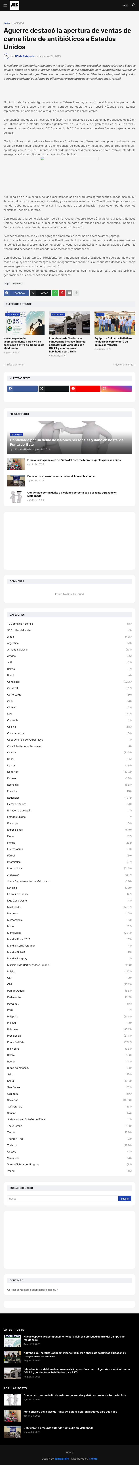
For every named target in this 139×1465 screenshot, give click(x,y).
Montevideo (69, 932)
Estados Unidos (69, 816)
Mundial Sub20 (69, 952)
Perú (69, 1009)
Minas (69, 926)
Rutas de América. (69, 1067)
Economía (69, 784)
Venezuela (69, 1158)
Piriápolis (69, 1016)
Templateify (61, 1458)
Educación (69, 797)
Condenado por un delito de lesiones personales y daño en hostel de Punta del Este (75, 1395)
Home (69, 1452)
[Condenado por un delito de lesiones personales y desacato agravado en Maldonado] (16, 497)
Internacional (69, 868)
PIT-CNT (69, 1022)
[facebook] (22, 389)
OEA (69, 977)
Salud (69, 1080)
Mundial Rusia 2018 (69, 939)
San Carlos (69, 1087)
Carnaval (69, 688)
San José (69, 1093)
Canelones (69, 681)
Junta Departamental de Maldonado (69, 881)
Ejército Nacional (69, 803)
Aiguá (69, 636)
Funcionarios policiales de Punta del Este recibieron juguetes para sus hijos (74, 460)
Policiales (69, 1029)
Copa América (69, 733)
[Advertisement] (69, 540)
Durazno (69, 778)
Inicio (7, 23)
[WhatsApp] (55, 293)
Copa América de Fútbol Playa (69, 739)
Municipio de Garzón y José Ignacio (69, 964)
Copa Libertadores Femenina (69, 746)
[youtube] (85, 389)
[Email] (69, 293)
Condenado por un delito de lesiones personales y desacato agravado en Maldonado (72, 494)
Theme (93, 1458)
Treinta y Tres (69, 1138)
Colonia (69, 726)
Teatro (69, 1132)
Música (69, 971)
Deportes (69, 771)
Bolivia (69, 668)
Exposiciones (69, 829)
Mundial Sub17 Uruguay (69, 945)
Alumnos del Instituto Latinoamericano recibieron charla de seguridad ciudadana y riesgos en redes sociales (75, 1354)
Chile (69, 701)
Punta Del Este (69, 1042)
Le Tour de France (69, 894)
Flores (69, 836)
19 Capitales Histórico (69, 623)
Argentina (69, 643)
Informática (69, 861)
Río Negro (69, 1048)
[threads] (22, 396)
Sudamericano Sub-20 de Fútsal (69, 1119)
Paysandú (69, 1003)
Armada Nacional (69, 649)
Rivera (69, 1054)
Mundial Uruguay (69, 958)
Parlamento (69, 997)
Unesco (69, 1151)
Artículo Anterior (15, 364)
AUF (69, 662)
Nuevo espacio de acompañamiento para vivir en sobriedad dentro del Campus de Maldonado (24, 343)
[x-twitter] (54, 389)
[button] (5, 5)
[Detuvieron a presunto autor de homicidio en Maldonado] (16, 480)
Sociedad (18, 23)
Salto (69, 1074)
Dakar (69, 758)
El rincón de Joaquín (69, 810)
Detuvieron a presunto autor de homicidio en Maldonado (62, 476)
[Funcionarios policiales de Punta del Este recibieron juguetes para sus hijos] (16, 464)
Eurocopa (69, 823)
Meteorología (69, 919)
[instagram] (116, 389)
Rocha (69, 1061)
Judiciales (69, 874)
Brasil (69, 675)
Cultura (69, 752)
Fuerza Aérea (69, 848)
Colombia (69, 720)
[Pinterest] (62, 293)
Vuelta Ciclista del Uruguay (69, 1164)
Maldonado (69, 907)
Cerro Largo (69, 694)
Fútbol (69, 855)
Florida (69, 842)
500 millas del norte (69, 630)
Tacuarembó (69, 1125)
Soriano (69, 1113)
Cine (69, 713)
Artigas (69, 655)
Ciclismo (69, 707)
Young (69, 1170)
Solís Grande (69, 1106)
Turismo (69, 1145)
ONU (69, 984)
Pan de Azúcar (69, 990)
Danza (69, 765)
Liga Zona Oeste (69, 900)
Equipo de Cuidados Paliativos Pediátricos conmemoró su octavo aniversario (113, 341)
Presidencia (69, 1035)
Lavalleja (69, 887)
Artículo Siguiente (123, 364)
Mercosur (69, 913)
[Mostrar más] (76, 293)
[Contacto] (54, 396)
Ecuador (69, 791)
